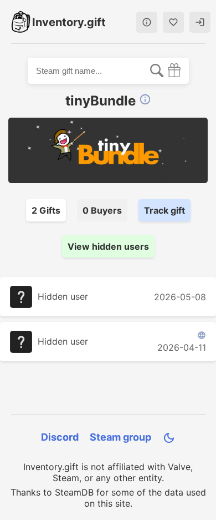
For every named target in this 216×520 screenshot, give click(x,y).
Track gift (164, 210)
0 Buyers (102, 210)
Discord (60, 437)
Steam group (120, 437)
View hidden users (108, 246)
